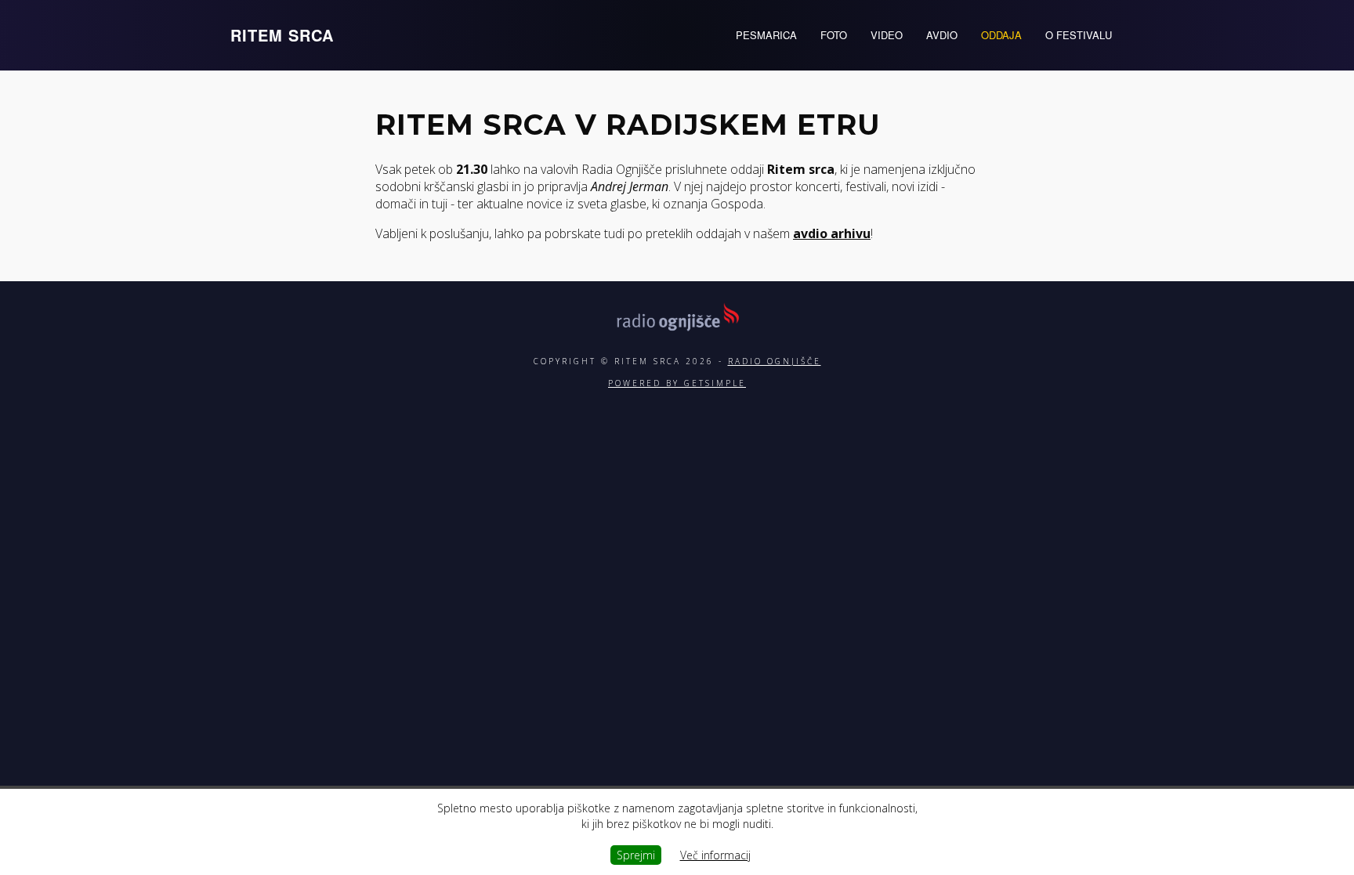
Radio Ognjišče (774, 361)
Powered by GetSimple (677, 383)
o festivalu (1078, 34)
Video (887, 34)
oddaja (1001, 34)
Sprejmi (636, 855)
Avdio (942, 34)
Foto (833, 34)
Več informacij (715, 855)
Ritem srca (282, 35)
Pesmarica (766, 34)
